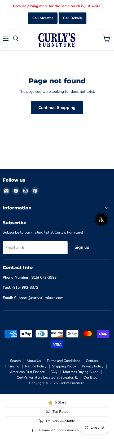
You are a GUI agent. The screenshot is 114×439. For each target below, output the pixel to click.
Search (15, 360)
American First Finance (27, 372)
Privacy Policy (92, 366)
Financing (12, 366)
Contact (92, 360)
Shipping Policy (64, 366)
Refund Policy (35, 366)
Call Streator (42, 18)
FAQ (54, 372)
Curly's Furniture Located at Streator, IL (47, 377)
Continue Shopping (57, 108)
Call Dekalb (72, 18)
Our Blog (91, 377)
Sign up (81, 247)
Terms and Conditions (63, 360)
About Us (34, 360)
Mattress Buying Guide (80, 372)
